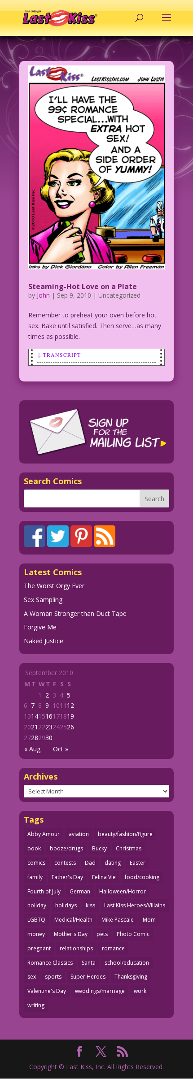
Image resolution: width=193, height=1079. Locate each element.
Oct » (60, 749)
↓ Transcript (59, 354)
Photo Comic (133, 934)
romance (113, 948)
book (34, 848)
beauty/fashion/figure (125, 834)
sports (53, 976)
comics (36, 863)
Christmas (128, 848)
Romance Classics (50, 962)
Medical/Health (73, 919)
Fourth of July (44, 891)
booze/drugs (66, 848)
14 (34, 716)
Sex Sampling (43, 599)
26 (70, 727)
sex (31, 976)
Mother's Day (71, 934)
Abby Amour (43, 834)
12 (70, 705)
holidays (66, 905)
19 (70, 716)
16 (49, 716)
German (80, 891)
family (35, 877)
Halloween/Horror (122, 891)
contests (65, 863)
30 (49, 737)
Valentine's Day (46, 991)
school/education (127, 962)
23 (49, 727)
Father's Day (67, 877)
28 (34, 737)
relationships (76, 948)
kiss (90, 905)
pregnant (39, 948)
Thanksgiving (130, 976)
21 (34, 727)
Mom (149, 919)
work (140, 991)
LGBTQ (36, 919)
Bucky (99, 848)
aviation (79, 834)
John (43, 295)
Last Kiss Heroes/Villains (134, 905)
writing (35, 1005)
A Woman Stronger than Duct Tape (75, 613)
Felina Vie (104, 877)
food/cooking (142, 877)
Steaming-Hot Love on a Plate (82, 286)
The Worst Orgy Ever (54, 585)
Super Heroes (87, 976)
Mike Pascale (117, 919)
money (36, 934)
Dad (90, 863)
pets (102, 934)
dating (113, 863)
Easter (137, 863)
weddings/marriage (100, 991)
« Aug (32, 749)
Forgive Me (40, 627)
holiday (36, 905)
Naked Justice (43, 641)
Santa (89, 962)
